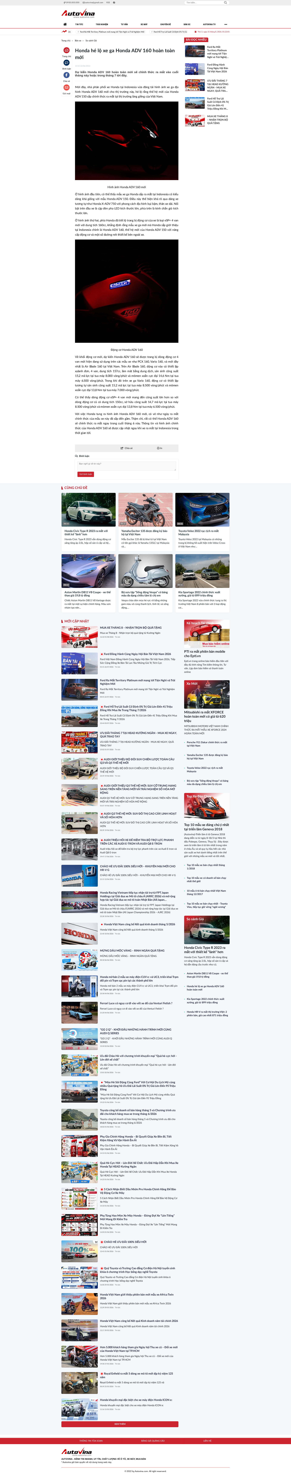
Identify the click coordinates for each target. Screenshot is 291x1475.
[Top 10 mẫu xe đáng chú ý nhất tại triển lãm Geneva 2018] (207, 807)
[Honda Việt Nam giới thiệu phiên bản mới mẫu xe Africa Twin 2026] (79, 1304)
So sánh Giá (195, 919)
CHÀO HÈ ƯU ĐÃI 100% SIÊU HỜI (124, 1242)
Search (225, 3)
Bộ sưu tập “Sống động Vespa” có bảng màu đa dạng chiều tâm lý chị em (144, 594)
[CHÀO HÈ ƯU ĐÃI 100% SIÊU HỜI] (79, 1251)
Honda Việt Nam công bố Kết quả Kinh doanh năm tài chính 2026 (139, 1321)
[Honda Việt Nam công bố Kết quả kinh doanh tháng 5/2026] (79, 934)
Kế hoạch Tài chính (200, 623)
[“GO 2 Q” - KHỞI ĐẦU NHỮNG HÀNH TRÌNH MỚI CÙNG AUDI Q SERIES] (79, 1039)
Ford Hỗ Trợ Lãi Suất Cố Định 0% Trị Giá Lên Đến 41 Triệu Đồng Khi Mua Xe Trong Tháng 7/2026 (137, 32)
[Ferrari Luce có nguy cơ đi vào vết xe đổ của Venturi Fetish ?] (79, 1013)
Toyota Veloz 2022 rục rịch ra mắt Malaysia (198, 533)
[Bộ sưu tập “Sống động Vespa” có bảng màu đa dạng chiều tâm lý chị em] (145, 571)
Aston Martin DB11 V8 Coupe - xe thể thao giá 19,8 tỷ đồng (88, 594)
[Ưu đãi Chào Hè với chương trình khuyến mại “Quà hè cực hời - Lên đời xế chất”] (79, 1065)
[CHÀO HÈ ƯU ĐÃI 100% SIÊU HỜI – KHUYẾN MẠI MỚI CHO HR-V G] (79, 876)
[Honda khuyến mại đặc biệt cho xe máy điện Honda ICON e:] (79, 1409)
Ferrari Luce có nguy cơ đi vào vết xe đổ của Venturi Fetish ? (136, 1003)
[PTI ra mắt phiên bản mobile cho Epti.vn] (207, 634)
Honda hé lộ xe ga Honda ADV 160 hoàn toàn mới (205, 988)
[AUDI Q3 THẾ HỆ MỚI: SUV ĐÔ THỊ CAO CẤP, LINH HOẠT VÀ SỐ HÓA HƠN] (79, 823)
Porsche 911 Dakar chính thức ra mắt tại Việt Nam (207, 744)
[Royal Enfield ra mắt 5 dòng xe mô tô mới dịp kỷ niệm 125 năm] (79, 1383)
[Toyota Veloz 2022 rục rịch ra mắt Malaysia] (202, 510)
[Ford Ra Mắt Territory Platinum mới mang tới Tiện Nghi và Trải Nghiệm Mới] (79, 690)
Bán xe (66, 524)
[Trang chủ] (65, 24)
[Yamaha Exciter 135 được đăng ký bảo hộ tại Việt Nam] (145, 510)
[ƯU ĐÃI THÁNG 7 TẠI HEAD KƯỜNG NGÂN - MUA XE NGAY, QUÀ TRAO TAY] (79, 742)
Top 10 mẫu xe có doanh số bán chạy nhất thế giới (206, 880)
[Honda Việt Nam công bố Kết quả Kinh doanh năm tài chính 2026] (79, 1330)
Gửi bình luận (85, 474)
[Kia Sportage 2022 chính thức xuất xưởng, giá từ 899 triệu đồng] (202, 571)
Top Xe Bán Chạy (199, 796)
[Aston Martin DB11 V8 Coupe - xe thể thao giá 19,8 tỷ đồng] (89, 571)
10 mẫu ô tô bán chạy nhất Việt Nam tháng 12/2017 (206, 892)
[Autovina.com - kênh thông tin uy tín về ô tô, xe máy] (78, 13)
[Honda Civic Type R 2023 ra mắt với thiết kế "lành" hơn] (89, 510)
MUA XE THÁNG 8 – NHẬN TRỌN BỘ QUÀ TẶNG (131, 628)
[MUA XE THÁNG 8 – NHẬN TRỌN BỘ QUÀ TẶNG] (79, 637)
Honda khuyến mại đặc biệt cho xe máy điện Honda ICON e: (136, 1400)
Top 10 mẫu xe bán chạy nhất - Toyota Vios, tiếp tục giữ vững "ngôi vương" (207, 905)
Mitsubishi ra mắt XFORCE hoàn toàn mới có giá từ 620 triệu (205, 717)
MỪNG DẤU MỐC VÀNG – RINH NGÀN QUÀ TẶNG (132, 950)
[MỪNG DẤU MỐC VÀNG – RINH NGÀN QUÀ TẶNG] (79, 960)
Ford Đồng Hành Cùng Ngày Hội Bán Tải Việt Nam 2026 (137, 654)
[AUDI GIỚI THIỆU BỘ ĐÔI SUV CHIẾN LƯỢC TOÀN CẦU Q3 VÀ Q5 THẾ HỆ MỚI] (79, 769)
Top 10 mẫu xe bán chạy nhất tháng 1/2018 (206, 867)
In (160, 448)
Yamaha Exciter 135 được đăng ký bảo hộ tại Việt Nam (144, 533)
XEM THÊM (119, 1424)
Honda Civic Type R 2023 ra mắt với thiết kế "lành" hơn (86, 533)
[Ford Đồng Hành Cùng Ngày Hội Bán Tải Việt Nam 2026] (79, 663)
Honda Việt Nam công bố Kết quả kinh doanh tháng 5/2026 (139, 924)
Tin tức (117, 637)
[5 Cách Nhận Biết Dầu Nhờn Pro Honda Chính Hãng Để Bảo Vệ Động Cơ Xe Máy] (79, 1199)
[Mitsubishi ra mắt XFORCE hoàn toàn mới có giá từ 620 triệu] (207, 694)
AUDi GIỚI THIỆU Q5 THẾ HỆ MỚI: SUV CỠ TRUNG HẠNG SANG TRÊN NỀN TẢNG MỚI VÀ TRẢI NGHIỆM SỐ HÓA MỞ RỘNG (138, 789)
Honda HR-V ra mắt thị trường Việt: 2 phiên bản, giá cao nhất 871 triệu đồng (207, 1013)
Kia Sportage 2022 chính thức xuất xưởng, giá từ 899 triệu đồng (199, 594)
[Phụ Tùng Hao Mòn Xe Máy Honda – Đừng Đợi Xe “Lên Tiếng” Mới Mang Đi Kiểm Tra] (79, 1225)
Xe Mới (192, 683)
